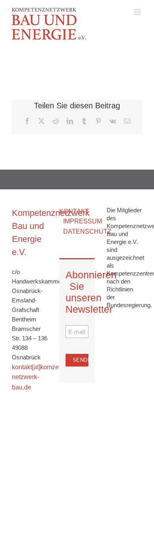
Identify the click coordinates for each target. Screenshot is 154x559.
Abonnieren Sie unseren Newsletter (77, 292)
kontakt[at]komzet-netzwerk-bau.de (37, 377)
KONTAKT (74, 211)
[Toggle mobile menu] (138, 12)
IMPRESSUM (82, 221)
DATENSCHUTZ (87, 231)
